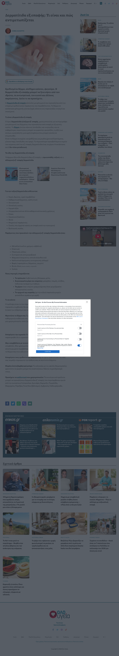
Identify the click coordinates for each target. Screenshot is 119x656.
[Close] (87, 302)
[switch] (79, 328)
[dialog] (59, 328)
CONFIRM (48, 351)
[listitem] (59, 324)
